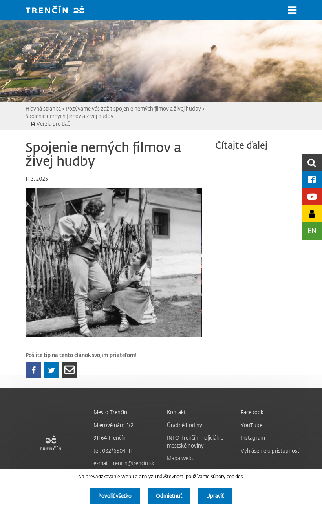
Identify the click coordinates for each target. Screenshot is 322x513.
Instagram (253, 437)
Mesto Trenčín (110, 412)
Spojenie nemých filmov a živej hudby (69, 115)
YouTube (251, 425)
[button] (292, 10)
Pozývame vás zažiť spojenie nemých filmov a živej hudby (133, 108)
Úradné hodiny (184, 425)
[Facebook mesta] (312, 179)
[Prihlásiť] (312, 213)
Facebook (252, 412)
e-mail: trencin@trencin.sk (123, 463)
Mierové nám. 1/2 (113, 425)
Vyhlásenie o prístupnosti (270, 450)
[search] (312, 162)
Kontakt (176, 412)
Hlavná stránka (43, 108)
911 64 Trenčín (109, 437)
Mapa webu (181, 458)
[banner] (61, 10)
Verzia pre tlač (52, 123)
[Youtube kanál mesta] (312, 196)
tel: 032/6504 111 (112, 450)
